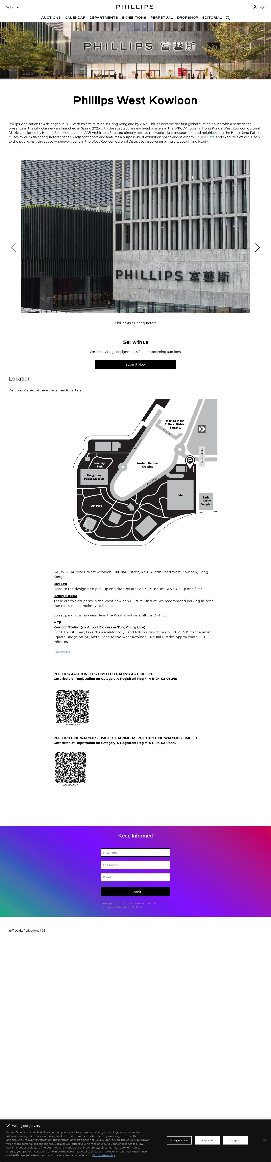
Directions (62, 652)
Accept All (235, 1140)
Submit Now (136, 364)
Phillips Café (204, 137)
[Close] (264, 1140)
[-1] (15, 247)
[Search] (228, 18)
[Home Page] (135, 7)
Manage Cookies (179, 1140)
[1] (255, 247)
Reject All (207, 1140)
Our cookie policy (103, 1155)
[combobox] (12, 7)
